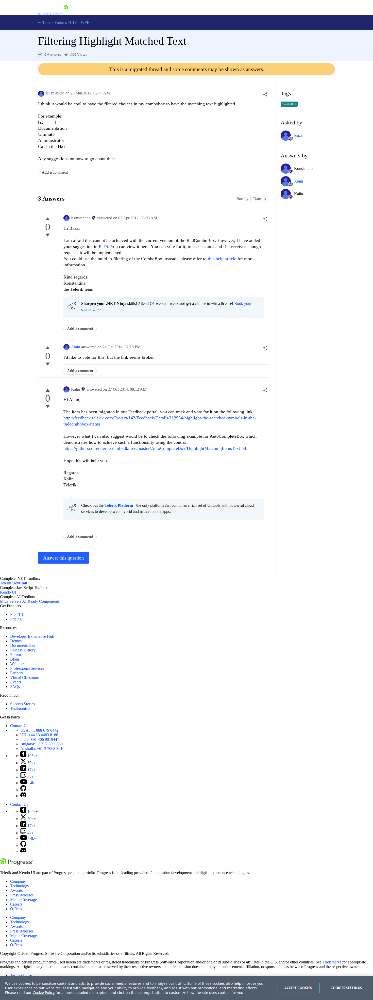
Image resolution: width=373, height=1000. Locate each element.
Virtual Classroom (24, 677)
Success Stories (22, 704)
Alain (75, 347)
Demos (16, 641)
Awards (16, 890)
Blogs (15, 659)
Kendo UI (8, 592)
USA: (39, 730)
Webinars (17, 664)
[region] (186, 988)
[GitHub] (23, 790)
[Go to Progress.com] (16, 864)
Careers (16, 904)
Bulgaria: (41, 744)
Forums (16, 654)
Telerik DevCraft (13, 583)
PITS (103, 246)
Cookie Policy (44, 992)
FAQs (15, 686)
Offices (16, 909)
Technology (19, 886)
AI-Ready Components (40, 601)
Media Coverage (23, 899)
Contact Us (19, 726)
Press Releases (21, 895)
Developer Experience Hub (32, 636)
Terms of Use (21, 975)
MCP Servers (10, 601)
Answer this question (63, 558)
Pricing (16, 619)
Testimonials (20, 708)
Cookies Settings (346, 988)
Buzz (50, 93)
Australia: (42, 748)
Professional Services (27, 668)
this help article (223, 258)
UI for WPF (79, 22)
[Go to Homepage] (65, 14)
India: (39, 739)
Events (15, 682)
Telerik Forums (54, 22)
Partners (16, 673)
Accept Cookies (298, 988)
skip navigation (50, 14)
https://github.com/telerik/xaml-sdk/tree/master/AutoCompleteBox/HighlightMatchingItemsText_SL (155, 448)
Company (18, 881)
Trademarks (332, 962)
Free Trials (18, 614)
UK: (39, 735)
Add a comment (55, 172)
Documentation (22, 645)
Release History (23, 650)
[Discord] (23, 796)
